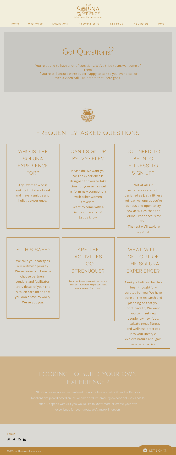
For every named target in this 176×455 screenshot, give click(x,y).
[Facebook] (14, 439)
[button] (161, 23)
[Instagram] (9, 439)
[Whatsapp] (19, 439)
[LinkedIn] (24, 439)
